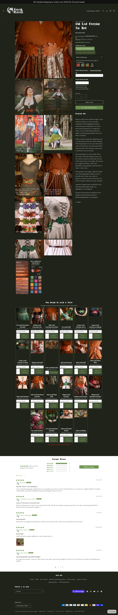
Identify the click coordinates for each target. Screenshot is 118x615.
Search (32, 579)
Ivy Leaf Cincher (37, 430)
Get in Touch (44, 579)
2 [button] (58, 567)
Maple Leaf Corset (80, 396)
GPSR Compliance (64, 582)
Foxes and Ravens (23, 611)
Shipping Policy (52, 582)
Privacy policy (50, 611)
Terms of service (60, 611)
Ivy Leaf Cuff (66, 327)
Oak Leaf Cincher (23, 396)
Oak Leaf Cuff (81, 362)
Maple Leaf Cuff (37, 362)
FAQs (37, 579)
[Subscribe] (42, 591)
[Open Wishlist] (110, 11)
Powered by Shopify (32, 611)
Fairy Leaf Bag (81, 430)
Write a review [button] (89, 467)
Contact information (79, 611)
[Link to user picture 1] (20, 542)
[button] (3, 11)
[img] (20, 480)
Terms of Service (82, 579)
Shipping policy (69, 611)
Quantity (77, 93)
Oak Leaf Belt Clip (51, 367)
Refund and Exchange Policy (57, 579)
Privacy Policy (71, 579)
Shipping (77, 39)
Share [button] (79, 202)
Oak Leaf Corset (66, 362)
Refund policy (42, 611)
